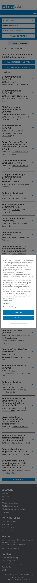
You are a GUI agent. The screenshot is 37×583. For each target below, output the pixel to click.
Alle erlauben (18, 318)
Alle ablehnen (18, 312)
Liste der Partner (8, 300)
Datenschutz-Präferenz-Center (18, 323)
